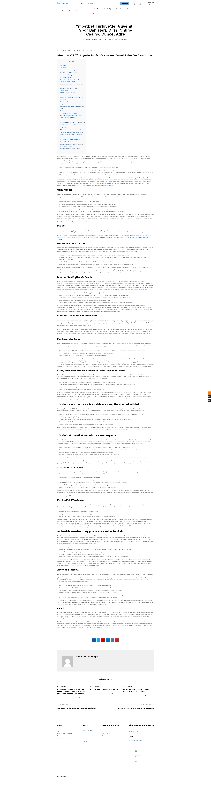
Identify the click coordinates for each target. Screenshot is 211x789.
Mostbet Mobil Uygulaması (67, 95)
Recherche (125, 3)
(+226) (83, 736)
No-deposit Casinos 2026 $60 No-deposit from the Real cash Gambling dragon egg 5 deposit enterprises (72, 691)
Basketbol (63, 67)
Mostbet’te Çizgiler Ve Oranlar (68, 72)
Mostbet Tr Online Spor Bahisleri (69, 75)
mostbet (110, 185)
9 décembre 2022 (89, 39)
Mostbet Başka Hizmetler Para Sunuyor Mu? (72, 122)
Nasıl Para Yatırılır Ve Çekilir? (68, 125)
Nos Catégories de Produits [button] (112, 9)
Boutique (97, 9)
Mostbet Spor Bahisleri (66, 141)
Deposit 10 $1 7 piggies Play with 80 (104, 689)
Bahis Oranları (64, 110)
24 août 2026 (61, 697)
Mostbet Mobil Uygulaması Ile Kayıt (70, 139)
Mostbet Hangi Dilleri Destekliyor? (69, 113)
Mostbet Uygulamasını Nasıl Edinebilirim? (71, 132)
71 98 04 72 (109, 13)
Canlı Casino (63, 65)
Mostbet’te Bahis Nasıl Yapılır (68, 70)
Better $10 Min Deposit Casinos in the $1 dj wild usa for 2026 (137, 690)
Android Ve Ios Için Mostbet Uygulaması (71, 134)
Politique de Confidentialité (64, 733)
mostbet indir (144, 289)
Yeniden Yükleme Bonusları (67, 92)
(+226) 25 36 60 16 (99, 13)
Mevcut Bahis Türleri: (66, 151)
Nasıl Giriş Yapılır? (65, 137)
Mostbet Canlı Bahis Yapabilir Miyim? (70, 148)
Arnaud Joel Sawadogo (105, 39)
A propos (59, 731)
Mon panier (105, 733)
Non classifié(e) (123, 39)
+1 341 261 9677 (119, 13)
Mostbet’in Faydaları (65, 120)
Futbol (62, 104)
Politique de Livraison (63, 738)
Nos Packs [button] (85, 9)
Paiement (59, 735)
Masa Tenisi (63, 127)
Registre (150, 4)
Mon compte (131, 9)
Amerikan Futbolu (65, 101)
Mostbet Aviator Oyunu (66, 77)
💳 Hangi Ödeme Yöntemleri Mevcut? (70, 129)
